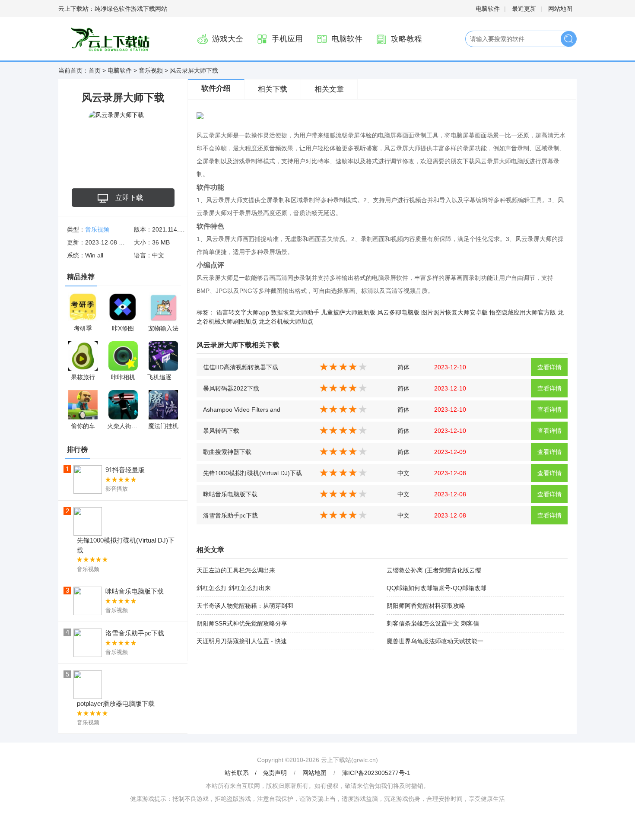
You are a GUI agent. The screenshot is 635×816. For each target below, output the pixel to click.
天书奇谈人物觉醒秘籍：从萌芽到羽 (245, 605)
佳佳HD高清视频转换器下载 (240, 367)
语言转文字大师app (242, 312)
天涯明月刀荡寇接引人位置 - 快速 (242, 641)
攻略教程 (406, 39)
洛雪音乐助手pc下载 (230, 515)
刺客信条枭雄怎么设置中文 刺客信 (433, 623)
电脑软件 (488, 8)
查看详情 (549, 367)
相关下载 (272, 89)
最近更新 (524, 8)
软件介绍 (216, 88)
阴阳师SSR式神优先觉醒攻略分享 (242, 623)
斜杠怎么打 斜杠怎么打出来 (234, 587)
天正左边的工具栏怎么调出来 (236, 570)
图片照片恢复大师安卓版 (454, 312)
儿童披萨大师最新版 (348, 312)
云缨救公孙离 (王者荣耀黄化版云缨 (434, 570)
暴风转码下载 (221, 430)
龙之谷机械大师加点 (286, 321)
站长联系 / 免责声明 (257, 772)
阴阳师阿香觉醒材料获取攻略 (426, 605)
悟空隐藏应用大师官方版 (522, 312)
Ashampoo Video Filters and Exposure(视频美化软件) (241, 412)
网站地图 (560, 8)
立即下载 (129, 197)
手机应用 (287, 39)
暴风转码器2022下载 (231, 388)
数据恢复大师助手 (295, 312)
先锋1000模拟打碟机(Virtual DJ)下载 (252, 473)
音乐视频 (151, 70)
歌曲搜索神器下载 (227, 451)
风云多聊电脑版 (398, 312)
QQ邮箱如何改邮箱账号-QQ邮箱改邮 (436, 587)
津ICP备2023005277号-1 (376, 772)
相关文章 (329, 89)
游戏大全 (227, 39)
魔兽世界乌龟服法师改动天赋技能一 (435, 641)
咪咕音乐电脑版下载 (230, 494)
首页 (95, 70)
